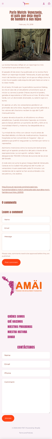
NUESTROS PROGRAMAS (20, 327)
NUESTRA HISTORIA (17, 332)
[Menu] (3, 3)
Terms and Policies (26, 433)
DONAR (11, 337)
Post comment (11, 262)
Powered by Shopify (33, 428)
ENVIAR (8, 418)
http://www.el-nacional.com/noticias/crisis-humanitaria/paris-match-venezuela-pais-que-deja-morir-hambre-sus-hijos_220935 (26, 189)
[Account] (43, 3)
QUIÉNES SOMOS (16, 316)
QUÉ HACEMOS (15, 321)
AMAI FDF (21, 428)
